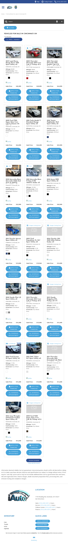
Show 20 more (34, 460)
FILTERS (11, 28)
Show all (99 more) (34, 463)
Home (3, 14)
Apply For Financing (14, 92)
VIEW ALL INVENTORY (42, 521)
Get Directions (39, 499)
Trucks (6, 524)
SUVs (5, 526)
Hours (52, 503)
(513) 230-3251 (44, 503)
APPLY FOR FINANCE (42, 528)
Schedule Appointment (13, 98)
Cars (5, 522)
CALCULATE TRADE (42, 525)
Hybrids (6, 528)
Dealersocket (45, 533)
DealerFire (34, 533)
